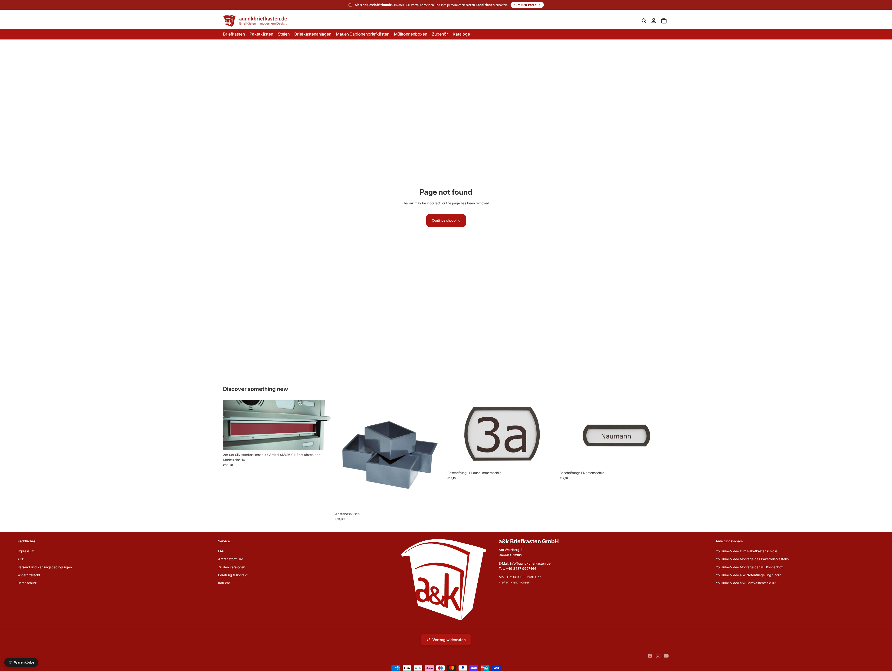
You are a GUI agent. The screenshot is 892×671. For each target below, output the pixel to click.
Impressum (25, 551)
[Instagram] (658, 656)
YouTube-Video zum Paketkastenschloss (746, 551)
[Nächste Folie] (550, 434)
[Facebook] (650, 656)
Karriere (224, 583)
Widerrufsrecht (28, 575)
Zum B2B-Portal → (527, 5)
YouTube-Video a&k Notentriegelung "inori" (749, 575)
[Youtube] (666, 656)
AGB (20, 559)
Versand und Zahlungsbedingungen (44, 567)
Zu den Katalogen (231, 567)
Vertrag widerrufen (446, 640)
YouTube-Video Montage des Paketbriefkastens (752, 559)
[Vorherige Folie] (454, 434)
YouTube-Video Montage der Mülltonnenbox (749, 567)
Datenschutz (27, 583)
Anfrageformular (230, 559)
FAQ (221, 551)
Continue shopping (446, 220)
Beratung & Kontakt (233, 575)
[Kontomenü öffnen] (654, 21)
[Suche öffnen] (644, 21)
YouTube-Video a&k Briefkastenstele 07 (746, 583)
